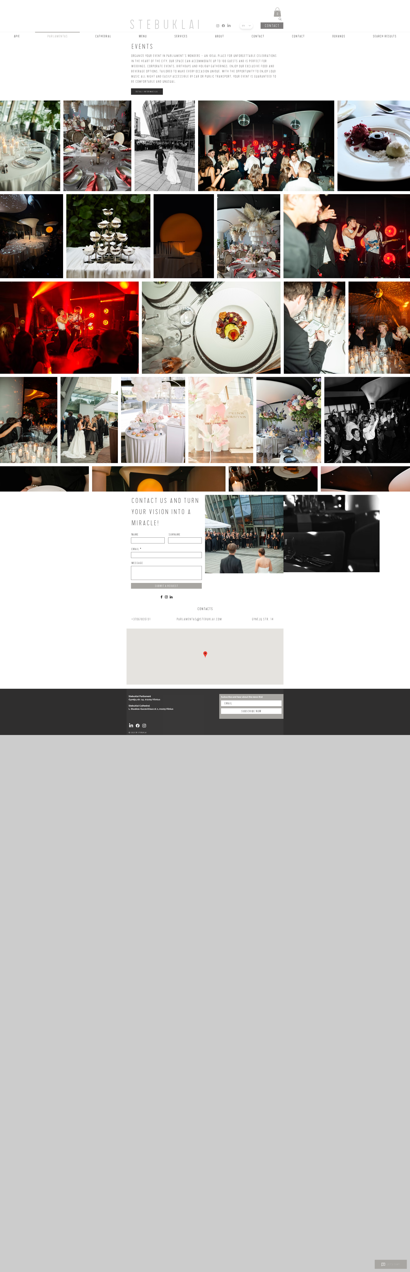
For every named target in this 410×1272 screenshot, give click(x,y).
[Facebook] (223, 26)
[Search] (280, 19)
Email (135, 549)
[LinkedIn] (229, 26)
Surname (174, 534)
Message (137, 563)
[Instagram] (218, 26)
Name (134, 534)
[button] (277, 12)
